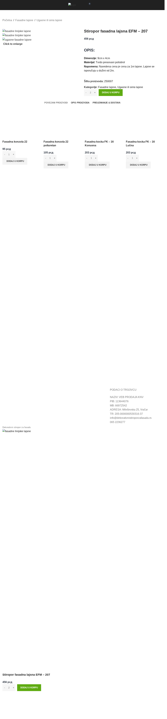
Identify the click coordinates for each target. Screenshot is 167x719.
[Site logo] (72, 4)
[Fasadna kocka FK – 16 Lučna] (144, 119)
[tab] (56, 102)
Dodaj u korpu (110, 92)
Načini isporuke (65, 401)
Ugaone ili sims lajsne (49, 20)
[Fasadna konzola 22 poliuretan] (62, 119)
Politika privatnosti (67, 405)
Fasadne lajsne (24, 20)
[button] (14, 161)
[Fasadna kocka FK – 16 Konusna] (103, 119)
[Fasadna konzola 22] (20, 119)
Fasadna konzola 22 (14, 141)
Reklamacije (9, 405)
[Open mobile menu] (95, 5)
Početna (7, 20)
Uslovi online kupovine (15, 401)
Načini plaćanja (65, 397)
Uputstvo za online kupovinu (18, 397)
